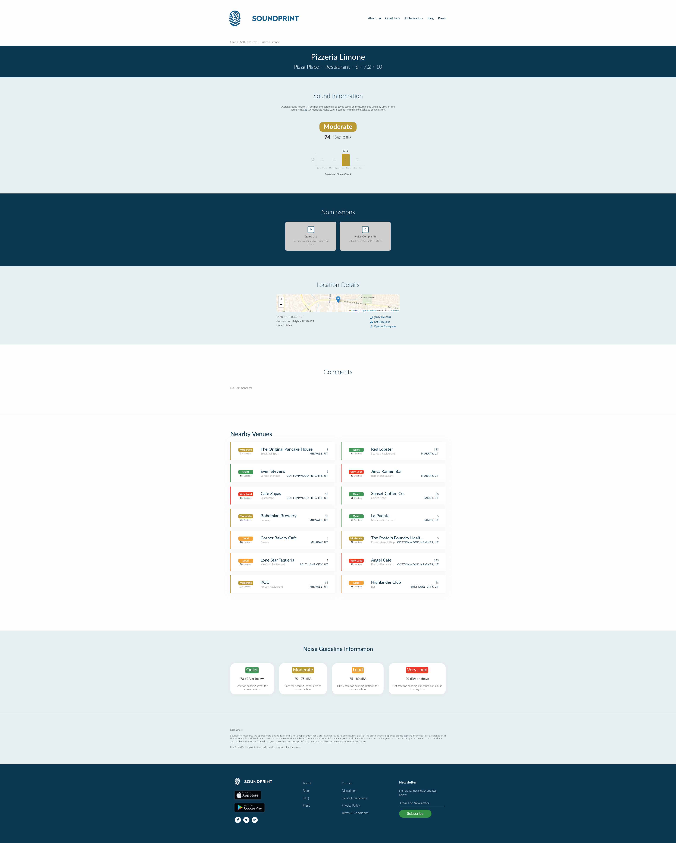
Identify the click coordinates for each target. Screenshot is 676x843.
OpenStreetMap (369, 310)
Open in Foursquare (385, 326)
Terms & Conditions (355, 813)
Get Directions (382, 322)
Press (442, 18)
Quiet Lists (392, 18)
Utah (233, 42)
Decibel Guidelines (354, 798)
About (372, 18)
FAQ (306, 798)
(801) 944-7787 (382, 317)
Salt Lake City (248, 42)
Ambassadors (413, 18)
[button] (338, 299)
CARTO (395, 310)
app (305, 110)
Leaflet (354, 310)
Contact (347, 783)
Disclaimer (349, 790)
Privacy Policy (351, 805)
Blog (430, 18)
